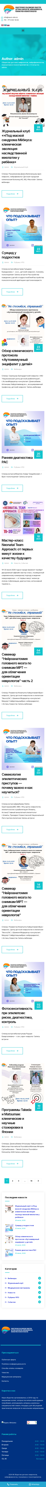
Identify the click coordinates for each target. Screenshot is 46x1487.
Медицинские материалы (19, 1288)
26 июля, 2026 (20, 1220)
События (24, 563)
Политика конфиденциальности (14, 1364)
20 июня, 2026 (20, 1253)
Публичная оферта (9, 1360)
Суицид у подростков (24, 1225)
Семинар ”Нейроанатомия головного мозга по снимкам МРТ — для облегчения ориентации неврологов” (16, 902)
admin (6, 167)
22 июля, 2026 (20, 1228)
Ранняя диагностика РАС (25, 1250)
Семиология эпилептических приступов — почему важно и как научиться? (17, 783)
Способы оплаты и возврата (12, 1368)
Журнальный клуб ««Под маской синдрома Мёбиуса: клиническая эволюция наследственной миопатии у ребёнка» (27, 1211)
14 (31, 1181)
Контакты (5, 1381)
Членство (5, 1372)
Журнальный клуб (21, 167)
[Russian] (8, 25)
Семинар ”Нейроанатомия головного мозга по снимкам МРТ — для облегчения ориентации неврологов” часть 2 (17, 667)
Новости (17, 563)
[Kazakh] (5, 25)
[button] (23, 30)
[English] (2, 25)
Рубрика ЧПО (19, 262)
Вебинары (18, 369)
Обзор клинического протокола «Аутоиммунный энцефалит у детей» (27, 1239)
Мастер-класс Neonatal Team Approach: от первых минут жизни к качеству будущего (17, 549)
